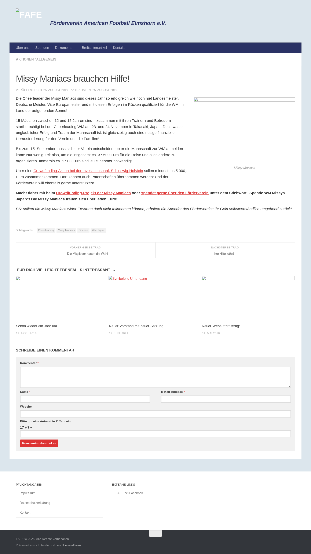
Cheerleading (46, 230)
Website (26, 406)
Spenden (42, 48)
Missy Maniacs (66, 230)
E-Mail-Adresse (173, 391)
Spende (83, 230)
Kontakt (118, 48)
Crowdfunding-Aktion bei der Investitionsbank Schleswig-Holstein (88, 171)
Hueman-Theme (71, 545)
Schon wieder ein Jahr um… (38, 326)
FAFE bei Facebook (129, 493)
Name (25, 391)
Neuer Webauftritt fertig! (221, 326)
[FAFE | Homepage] (29, 21)
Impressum (28, 493)
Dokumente (63, 48)
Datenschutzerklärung (35, 502)
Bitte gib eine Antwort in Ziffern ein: (46, 421)
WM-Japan (98, 230)
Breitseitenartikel (94, 48)
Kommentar (29, 363)
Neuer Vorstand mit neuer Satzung (136, 326)
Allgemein (46, 59)
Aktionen (25, 59)
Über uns (22, 48)
